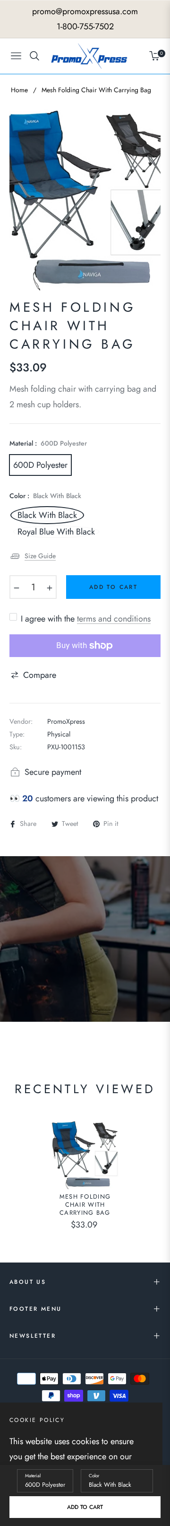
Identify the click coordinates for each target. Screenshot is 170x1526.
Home (19, 90)
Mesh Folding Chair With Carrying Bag (85, 1205)
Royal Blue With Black (56, 532)
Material (33, 1475)
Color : (45, 495)
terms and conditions (114, 619)
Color (94, 1475)
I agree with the (86, 619)
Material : (48, 443)
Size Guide (40, 556)
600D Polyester (40, 465)
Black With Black (47, 515)
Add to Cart (85, 1507)
